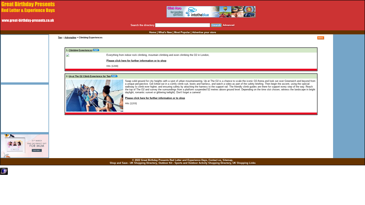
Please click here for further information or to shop (136, 60)
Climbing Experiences (80, 50)
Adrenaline (70, 37)
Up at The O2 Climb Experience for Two (90, 76)
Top (60, 37)
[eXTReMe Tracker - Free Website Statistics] (4, 174)
